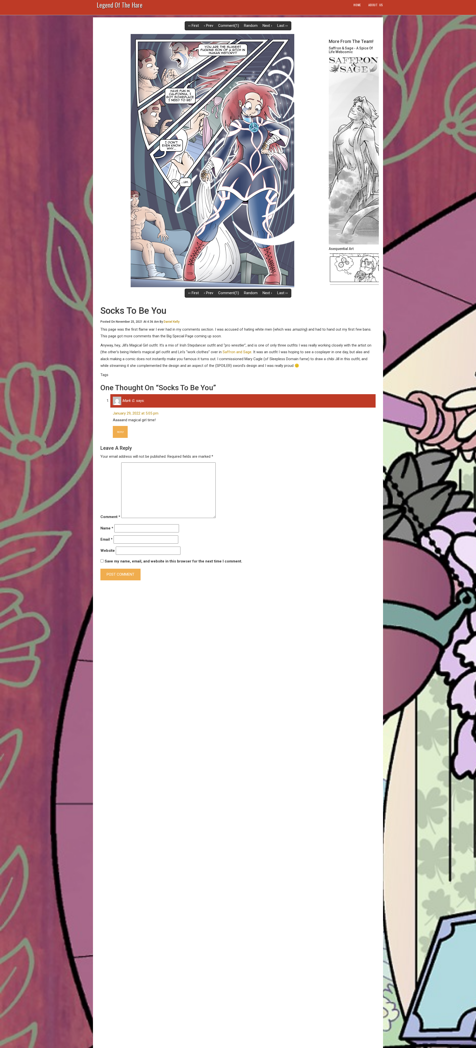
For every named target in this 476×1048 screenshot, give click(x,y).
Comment (110, 517)
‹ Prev (208, 25)
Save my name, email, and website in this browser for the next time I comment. (173, 561)
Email (106, 539)
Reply (120, 432)
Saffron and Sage (237, 352)
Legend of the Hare (120, 5)
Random (251, 25)
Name (106, 528)
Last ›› (282, 25)
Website (107, 550)
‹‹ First (193, 25)
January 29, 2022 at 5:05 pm (135, 413)
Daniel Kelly (171, 321)
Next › (267, 25)
